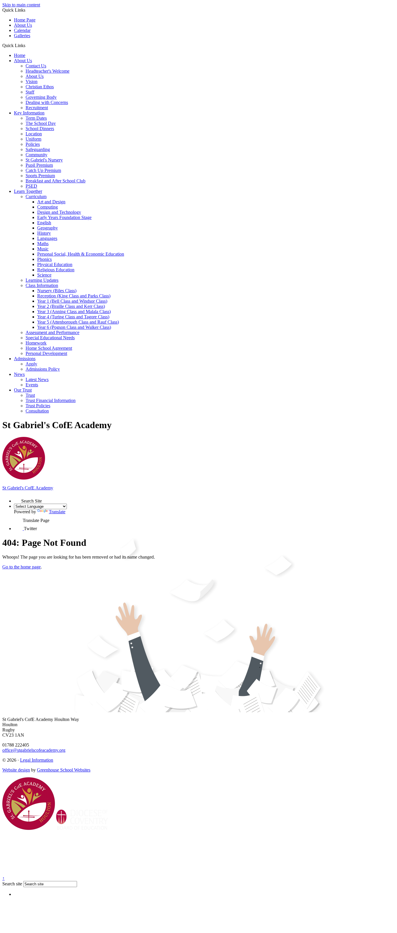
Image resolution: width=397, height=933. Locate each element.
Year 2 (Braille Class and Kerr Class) (71, 306)
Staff (30, 91)
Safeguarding (38, 149)
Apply (31, 363)
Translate (57, 511)
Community (36, 154)
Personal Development (46, 353)
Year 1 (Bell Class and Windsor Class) (72, 301)
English (44, 222)
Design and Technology (59, 212)
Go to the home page (21, 566)
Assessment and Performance (52, 332)
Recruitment (37, 107)
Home (19, 55)
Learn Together (28, 191)
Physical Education (54, 264)
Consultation (37, 410)
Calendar (22, 30)
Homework (36, 342)
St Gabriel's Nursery (44, 159)
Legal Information (36, 760)
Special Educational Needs (50, 337)
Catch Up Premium (43, 170)
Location (34, 133)
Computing (47, 206)
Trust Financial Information (51, 400)
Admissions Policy (43, 369)
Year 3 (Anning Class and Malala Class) (74, 311)
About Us (23, 25)
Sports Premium (40, 175)
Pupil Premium (39, 165)
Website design (16, 769)
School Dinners (40, 128)
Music (43, 248)
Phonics (44, 259)
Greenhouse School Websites (63, 769)
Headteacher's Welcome (47, 71)
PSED (31, 186)
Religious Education (55, 269)
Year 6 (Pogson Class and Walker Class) (74, 327)
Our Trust (23, 389)
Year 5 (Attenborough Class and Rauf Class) (78, 322)
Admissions (24, 358)
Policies (33, 144)
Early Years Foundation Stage (64, 217)
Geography (47, 227)
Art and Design (51, 201)
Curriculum (36, 196)
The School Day (41, 123)
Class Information (42, 285)
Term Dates (36, 118)
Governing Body (41, 97)
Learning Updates (42, 280)
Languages (47, 238)
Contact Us (36, 65)
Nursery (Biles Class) (56, 290)
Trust (30, 395)
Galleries (22, 35)
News (19, 374)
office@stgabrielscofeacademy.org (33, 750)
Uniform (33, 139)
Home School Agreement (49, 348)
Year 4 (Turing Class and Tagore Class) (73, 316)
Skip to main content (21, 4)
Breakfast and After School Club (55, 180)
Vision (31, 81)
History (44, 233)
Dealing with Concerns (47, 102)
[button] (27, 45)
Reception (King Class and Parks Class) (73, 295)
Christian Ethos (40, 86)
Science (44, 274)
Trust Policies (38, 405)
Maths (43, 243)
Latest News (37, 379)
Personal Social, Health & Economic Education (80, 254)
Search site (12, 883)
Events (32, 384)
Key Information (29, 112)
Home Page (24, 19)
